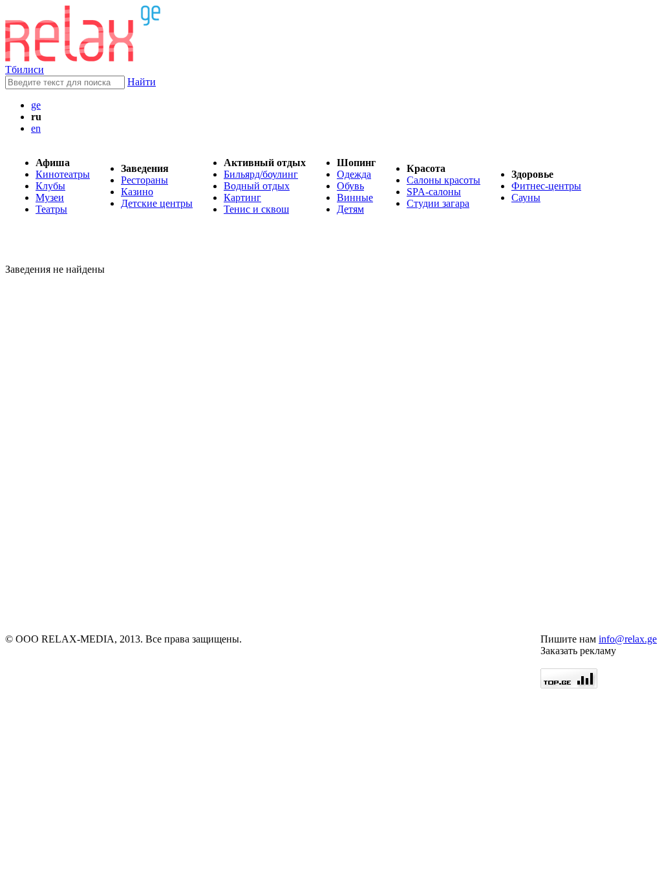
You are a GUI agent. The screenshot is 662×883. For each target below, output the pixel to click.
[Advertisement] (82, 437)
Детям (350, 209)
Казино (137, 191)
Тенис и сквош (256, 209)
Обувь (350, 185)
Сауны (525, 197)
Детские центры (157, 203)
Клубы (50, 185)
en (36, 128)
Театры (51, 209)
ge (36, 105)
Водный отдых (257, 185)
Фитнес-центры (546, 185)
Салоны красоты (443, 180)
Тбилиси (24, 69)
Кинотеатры (63, 174)
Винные (355, 197)
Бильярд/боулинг (261, 174)
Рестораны (144, 180)
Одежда (354, 174)
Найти (141, 81)
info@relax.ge (628, 638)
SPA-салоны (434, 191)
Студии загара (438, 203)
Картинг (242, 197)
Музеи (50, 197)
